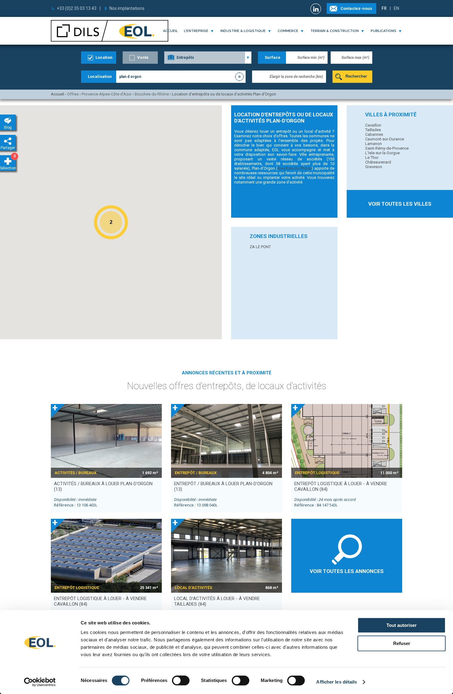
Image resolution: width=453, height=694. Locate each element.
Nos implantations (127, 8)
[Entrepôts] (207, 57)
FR (384, 8)
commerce (288, 31)
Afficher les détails (336, 681)
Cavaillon (373, 125)
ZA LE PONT (260, 246)
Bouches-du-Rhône (294, 168)
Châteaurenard (378, 162)
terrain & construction (334, 31)
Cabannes (374, 134)
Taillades (373, 129)
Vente (143, 57)
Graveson (373, 166)
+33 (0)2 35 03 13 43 (76, 8)
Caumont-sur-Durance (384, 139)
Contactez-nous (356, 8)
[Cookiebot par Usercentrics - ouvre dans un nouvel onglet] (40, 682)
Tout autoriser (401, 625)
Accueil (170, 31)
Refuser (401, 643)
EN (396, 8)
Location (104, 57)
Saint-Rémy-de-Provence (387, 148)
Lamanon (373, 143)
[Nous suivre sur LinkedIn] (316, 8)
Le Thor (371, 157)
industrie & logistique (243, 31)
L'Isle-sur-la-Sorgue (382, 153)
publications (383, 31)
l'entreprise (196, 31)
